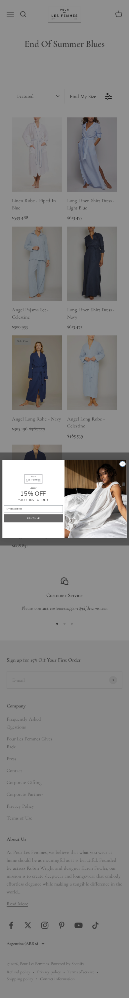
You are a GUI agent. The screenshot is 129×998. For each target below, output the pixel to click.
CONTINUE (33, 518)
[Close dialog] (122, 464)
